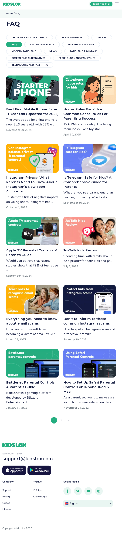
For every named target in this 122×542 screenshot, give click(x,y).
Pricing (6, 496)
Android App (40, 496)
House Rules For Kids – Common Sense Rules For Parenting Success (85, 113)
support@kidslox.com (27, 458)
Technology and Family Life (76, 58)
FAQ (14, 44)
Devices (102, 37)
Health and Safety (42, 44)
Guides (6, 503)
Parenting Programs (83, 51)
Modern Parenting (24, 51)
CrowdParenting (72, 37)
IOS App (37, 490)
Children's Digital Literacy (29, 37)
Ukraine (6, 509)
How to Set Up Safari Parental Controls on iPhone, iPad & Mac (89, 387)
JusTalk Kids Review (80, 250)
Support (6, 490)
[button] (88, 503)
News (53, 51)
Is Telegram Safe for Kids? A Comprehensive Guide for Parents (87, 182)
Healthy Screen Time (81, 44)
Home (9, 13)
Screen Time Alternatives (28, 58)
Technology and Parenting (30, 64)
